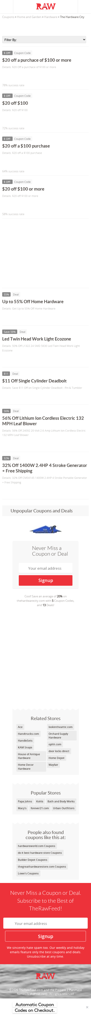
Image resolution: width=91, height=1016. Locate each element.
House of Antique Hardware (29, 756)
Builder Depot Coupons (32, 860)
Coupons (8, 17)
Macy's (22, 808)
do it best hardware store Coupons (40, 853)
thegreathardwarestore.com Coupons (42, 866)
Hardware (50, 17)
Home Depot (56, 758)
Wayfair (53, 765)
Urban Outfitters (63, 808)
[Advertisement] (45, 26)
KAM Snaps (25, 747)
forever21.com (40, 808)
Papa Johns (25, 801)
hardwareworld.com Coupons (36, 846)
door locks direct (59, 751)
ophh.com (55, 744)
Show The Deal (18, 317)
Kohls (39, 801)
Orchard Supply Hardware (58, 735)
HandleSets (25, 740)
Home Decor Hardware (26, 766)
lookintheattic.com (60, 727)
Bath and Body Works (61, 801)
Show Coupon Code (22, 76)
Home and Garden (29, 17)
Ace (20, 727)
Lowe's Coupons (28, 873)
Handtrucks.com (28, 734)
